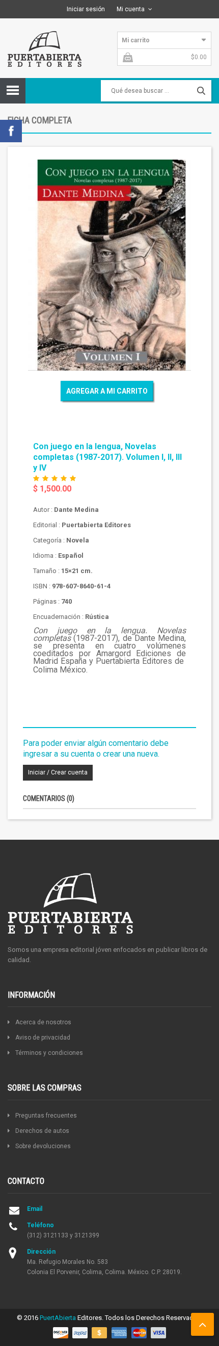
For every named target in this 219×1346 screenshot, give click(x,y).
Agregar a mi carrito (107, 391)
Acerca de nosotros (43, 1022)
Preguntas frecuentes (46, 1115)
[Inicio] (44, 48)
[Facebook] (11, 130)
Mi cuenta (131, 9)
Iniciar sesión (86, 9)
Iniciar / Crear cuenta (58, 772)
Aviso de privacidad (42, 1037)
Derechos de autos (42, 1130)
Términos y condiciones (49, 1052)
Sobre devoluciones (43, 1146)
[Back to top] (202, 1324)
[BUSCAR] (201, 91)
